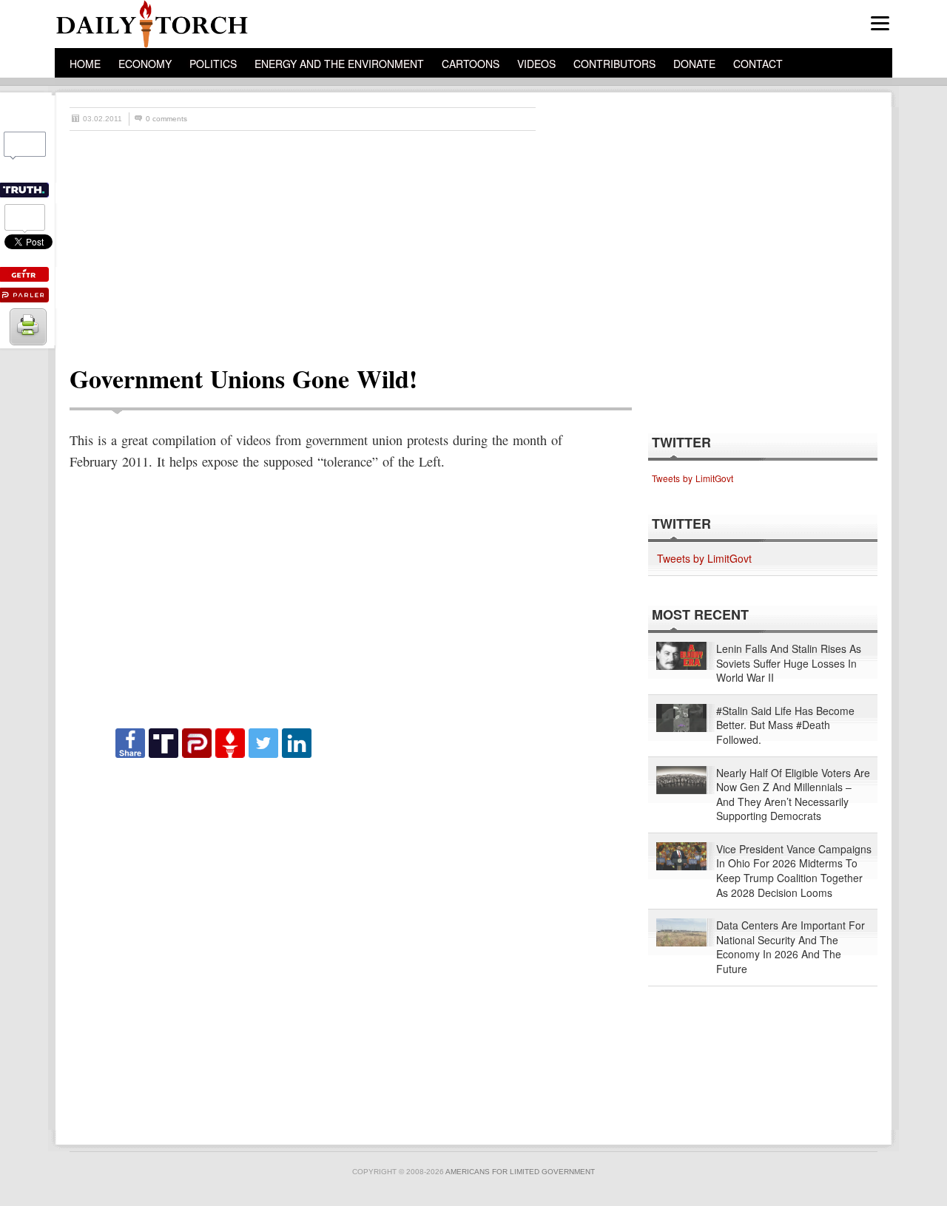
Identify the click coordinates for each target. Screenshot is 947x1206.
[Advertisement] (481, 241)
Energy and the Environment (339, 63)
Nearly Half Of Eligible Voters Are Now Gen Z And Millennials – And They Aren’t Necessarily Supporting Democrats (793, 795)
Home (85, 63)
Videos (536, 63)
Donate (694, 63)
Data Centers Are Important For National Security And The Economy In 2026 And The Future (790, 947)
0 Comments (166, 119)
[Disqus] (337, 945)
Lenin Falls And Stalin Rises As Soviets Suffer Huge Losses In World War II (788, 663)
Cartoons (470, 63)
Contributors (614, 63)
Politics (213, 63)
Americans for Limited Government (520, 1172)
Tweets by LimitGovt (692, 478)
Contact (758, 63)
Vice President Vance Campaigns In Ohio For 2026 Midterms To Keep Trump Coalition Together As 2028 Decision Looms (794, 871)
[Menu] (880, 23)
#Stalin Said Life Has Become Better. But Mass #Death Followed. (785, 725)
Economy (145, 63)
